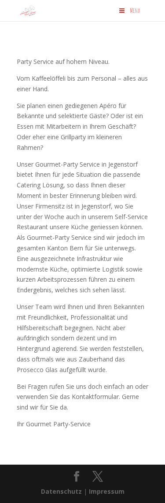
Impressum (107, 491)
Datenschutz (61, 491)
